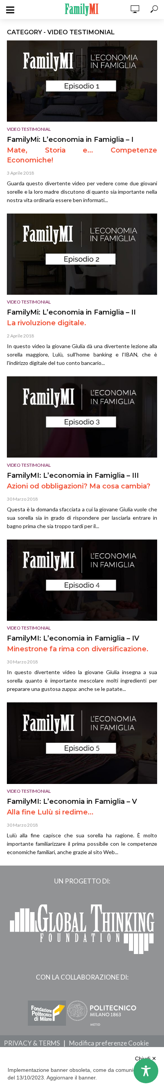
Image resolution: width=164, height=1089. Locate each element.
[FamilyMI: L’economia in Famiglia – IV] (82, 580)
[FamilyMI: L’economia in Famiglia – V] (82, 743)
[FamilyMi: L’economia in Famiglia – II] (82, 254)
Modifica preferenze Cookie (109, 1043)
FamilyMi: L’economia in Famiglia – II (71, 312)
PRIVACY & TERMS (32, 1043)
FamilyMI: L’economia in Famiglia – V (72, 801)
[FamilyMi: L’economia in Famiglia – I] (82, 81)
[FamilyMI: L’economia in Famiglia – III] (82, 417)
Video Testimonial (29, 129)
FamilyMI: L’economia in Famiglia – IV (73, 638)
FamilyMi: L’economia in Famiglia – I (70, 139)
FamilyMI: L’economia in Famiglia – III (73, 475)
